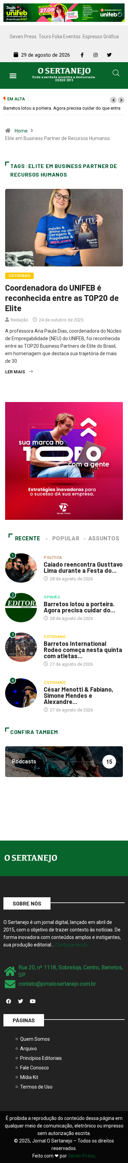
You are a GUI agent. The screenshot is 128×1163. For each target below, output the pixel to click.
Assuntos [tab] (103, 538)
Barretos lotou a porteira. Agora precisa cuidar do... (79, 607)
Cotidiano (19, 276)
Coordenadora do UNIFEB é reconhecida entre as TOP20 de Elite (62, 297)
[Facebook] (8, 1001)
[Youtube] (32, 1001)
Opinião (52, 597)
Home (21, 131)
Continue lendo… (73, 944)
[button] (12, 75)
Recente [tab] (27, 538)
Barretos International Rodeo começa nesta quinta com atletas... (83, 650)
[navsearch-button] (116, 74)
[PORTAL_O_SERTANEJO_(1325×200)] (64, 12)
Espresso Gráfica (101, 36)
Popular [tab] (65, 538)
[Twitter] (20, 1001)
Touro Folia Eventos (60, 36)
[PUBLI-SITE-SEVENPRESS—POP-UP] (64, 460)
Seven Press (23, 36)
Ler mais (15, 371)
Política (53, 557)
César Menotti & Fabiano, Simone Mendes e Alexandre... (78, 695)
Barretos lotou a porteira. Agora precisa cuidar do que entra (61, 108)
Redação (19, 319)
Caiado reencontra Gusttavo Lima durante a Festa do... (83, 567)
